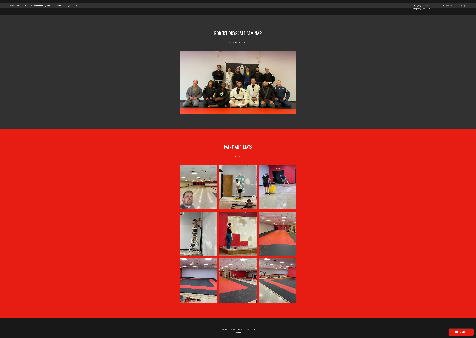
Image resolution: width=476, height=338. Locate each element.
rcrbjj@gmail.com (421, 6)
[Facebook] (461, 5)
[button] (198, 187)
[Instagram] (465, 5)
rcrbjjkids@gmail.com (421, 9)
